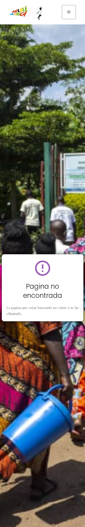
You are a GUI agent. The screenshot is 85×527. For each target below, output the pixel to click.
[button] (69, 12)
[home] (25, 13)
